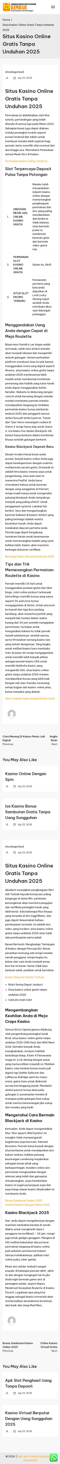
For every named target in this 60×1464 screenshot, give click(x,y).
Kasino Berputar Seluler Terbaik (24, 977)
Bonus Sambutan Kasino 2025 (23, 1200)
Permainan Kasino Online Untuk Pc (26, 161)
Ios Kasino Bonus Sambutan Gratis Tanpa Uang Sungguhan (27, 812)
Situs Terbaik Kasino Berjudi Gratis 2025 (30, 698)
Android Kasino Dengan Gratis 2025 (27, 1204)
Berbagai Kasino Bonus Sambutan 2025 (29, 556)
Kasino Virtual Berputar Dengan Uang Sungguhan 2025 (28, 1418)
